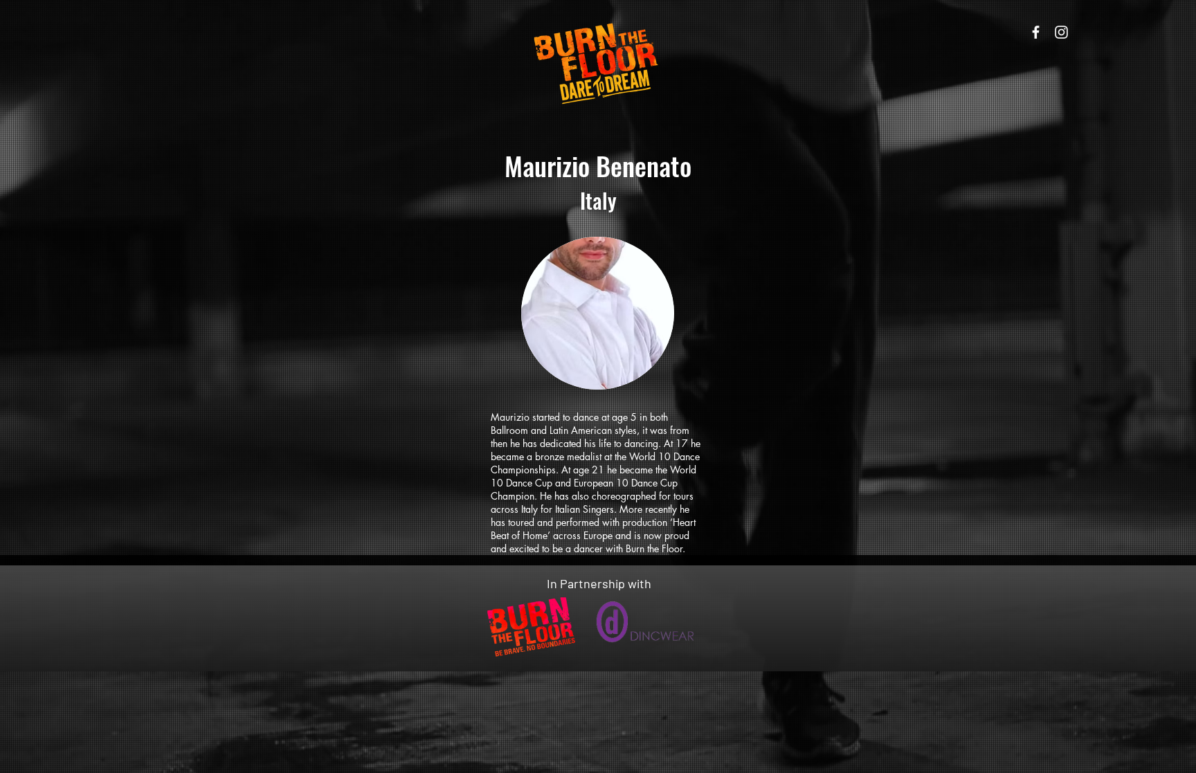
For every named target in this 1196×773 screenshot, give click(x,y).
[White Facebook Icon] (1035, 32)
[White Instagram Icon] (1061, 32)
